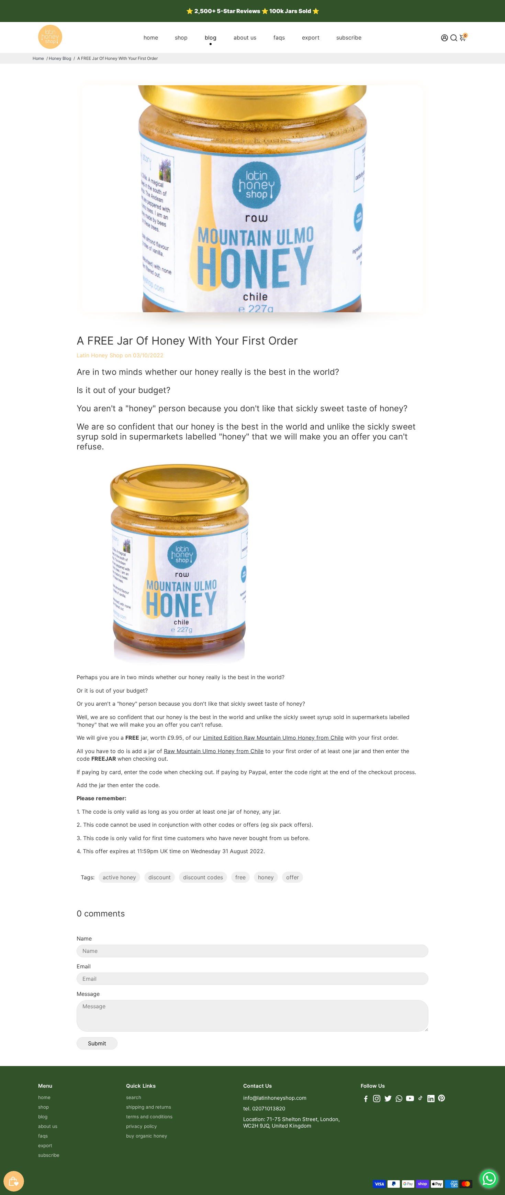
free (240, 877)
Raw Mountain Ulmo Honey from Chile (213, 751)
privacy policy (141, 1126)
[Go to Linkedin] (431, 1099)
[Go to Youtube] (410, 1099)
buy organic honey (146, 1136)
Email (84, 966)
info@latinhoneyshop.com (274, 1098)
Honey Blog (60, 58)
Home (38, 58)
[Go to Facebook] (366, 1099)
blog (210, 37)
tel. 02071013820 (264, 1108)
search (133, 1097)
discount (159, 877)
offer (292, 877)
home (151, 37)
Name (84, 938)
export (310, 37)
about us (245, 37)
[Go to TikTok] (420, 1099)
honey (266, 877)
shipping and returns (148, 1107)
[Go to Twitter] (388, 1099)
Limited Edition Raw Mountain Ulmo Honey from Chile (273, 737)
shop (181, 37)
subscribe (348, 37)
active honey (119, 877)
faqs (279, 37)
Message (88, 993)
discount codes (203, 877)
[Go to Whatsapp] (399, 1099)
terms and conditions (149, 1116)
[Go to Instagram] (376, 1099)
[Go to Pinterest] (441, 1099)
